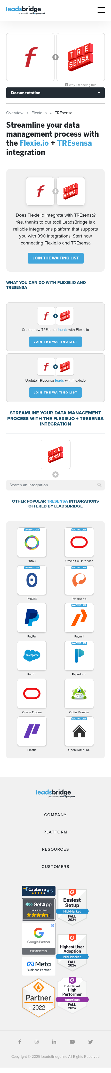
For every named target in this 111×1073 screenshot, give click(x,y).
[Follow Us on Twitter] (90, 1042)
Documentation (25, 93)
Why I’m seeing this (82, 84)
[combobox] (55, 485)
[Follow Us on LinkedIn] (54, 1042)
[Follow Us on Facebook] (19, 1042)
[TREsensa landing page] (81, 57)
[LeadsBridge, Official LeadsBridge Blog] (25, 10)
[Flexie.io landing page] (30, 57)
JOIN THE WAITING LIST (56, 258)
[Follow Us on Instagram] (37, 1042)
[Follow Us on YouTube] (72, 1042)
